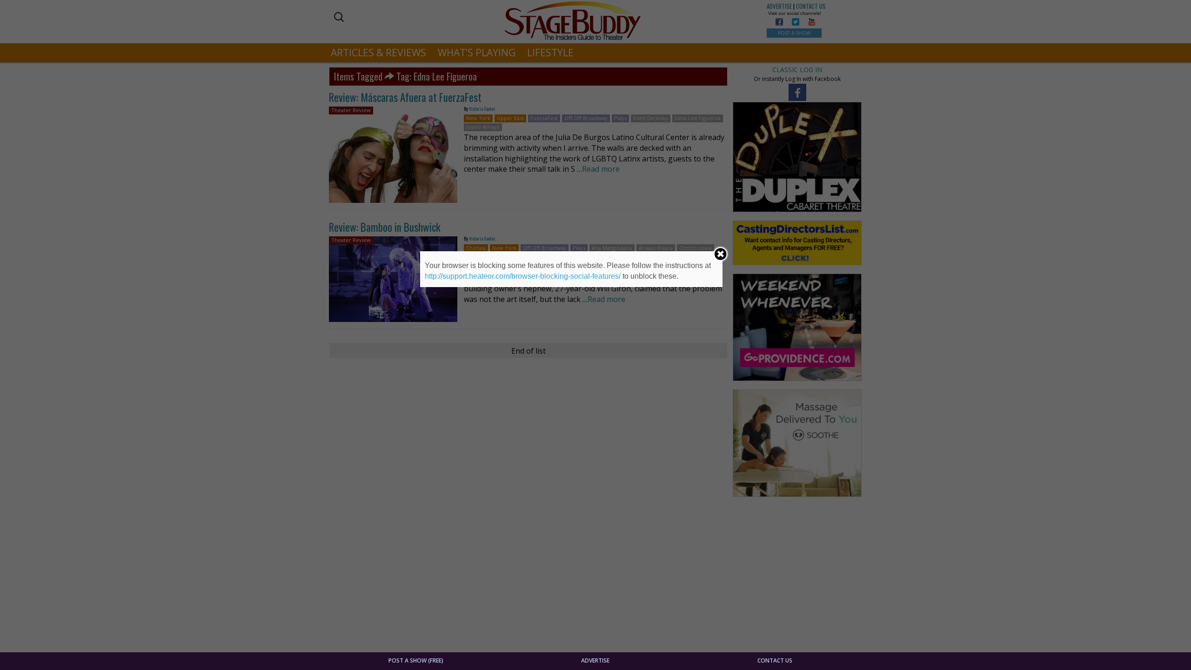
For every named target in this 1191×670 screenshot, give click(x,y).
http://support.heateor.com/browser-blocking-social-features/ (523, 276)
